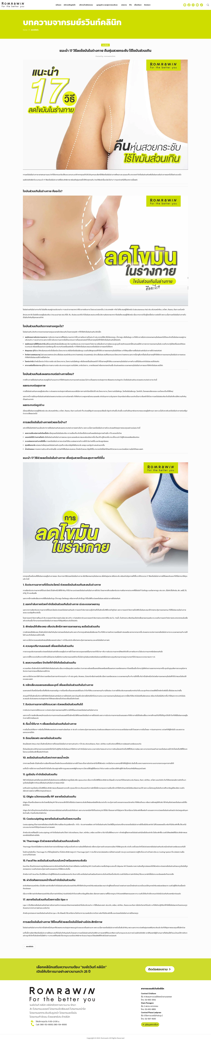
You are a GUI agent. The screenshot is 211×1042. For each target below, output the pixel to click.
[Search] (207, 4)
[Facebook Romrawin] (188, 4)
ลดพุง (84, 445)
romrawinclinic (109, 56)
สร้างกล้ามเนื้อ (51, 449)
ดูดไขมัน (71, 780)
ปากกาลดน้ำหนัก (29, 763)
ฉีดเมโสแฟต (27, 744)
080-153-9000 (46, 1024)
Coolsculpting (28, 824)
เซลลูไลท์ (147, 411)
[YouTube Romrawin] (197, 4)
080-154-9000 (60, 1024)
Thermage (27, 846)
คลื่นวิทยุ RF (51, 802)
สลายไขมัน (35, 30)
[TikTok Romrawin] (201, 4)
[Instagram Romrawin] (193, 4)
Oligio (25, 802)
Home (25, 30)
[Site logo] (13, 4)
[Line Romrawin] (184, 4)
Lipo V (25, 905)
